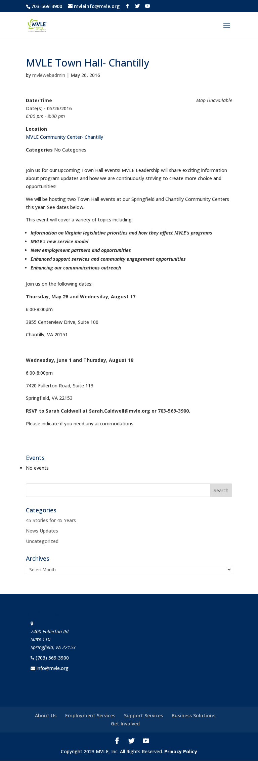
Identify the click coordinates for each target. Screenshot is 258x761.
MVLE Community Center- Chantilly (64, 137)
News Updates (42, 530)
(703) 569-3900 (52, 657)
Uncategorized (42, 541)
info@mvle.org (53, 668)
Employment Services (90, 715)
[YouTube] (147, 6)
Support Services (143, 715)
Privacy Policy (180, 751)
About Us (45, 715)
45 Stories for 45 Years (51, 520)
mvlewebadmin (48, 75)
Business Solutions (193, 715)
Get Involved (125, 723)
